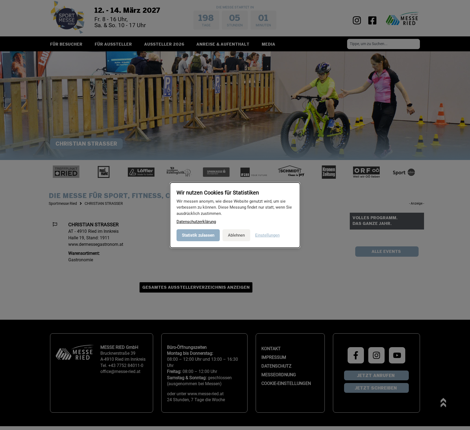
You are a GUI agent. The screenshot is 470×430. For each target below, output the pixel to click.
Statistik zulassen (198, 235)
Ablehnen (236, 235)
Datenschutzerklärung (196, 221)
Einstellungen (267, 235)
